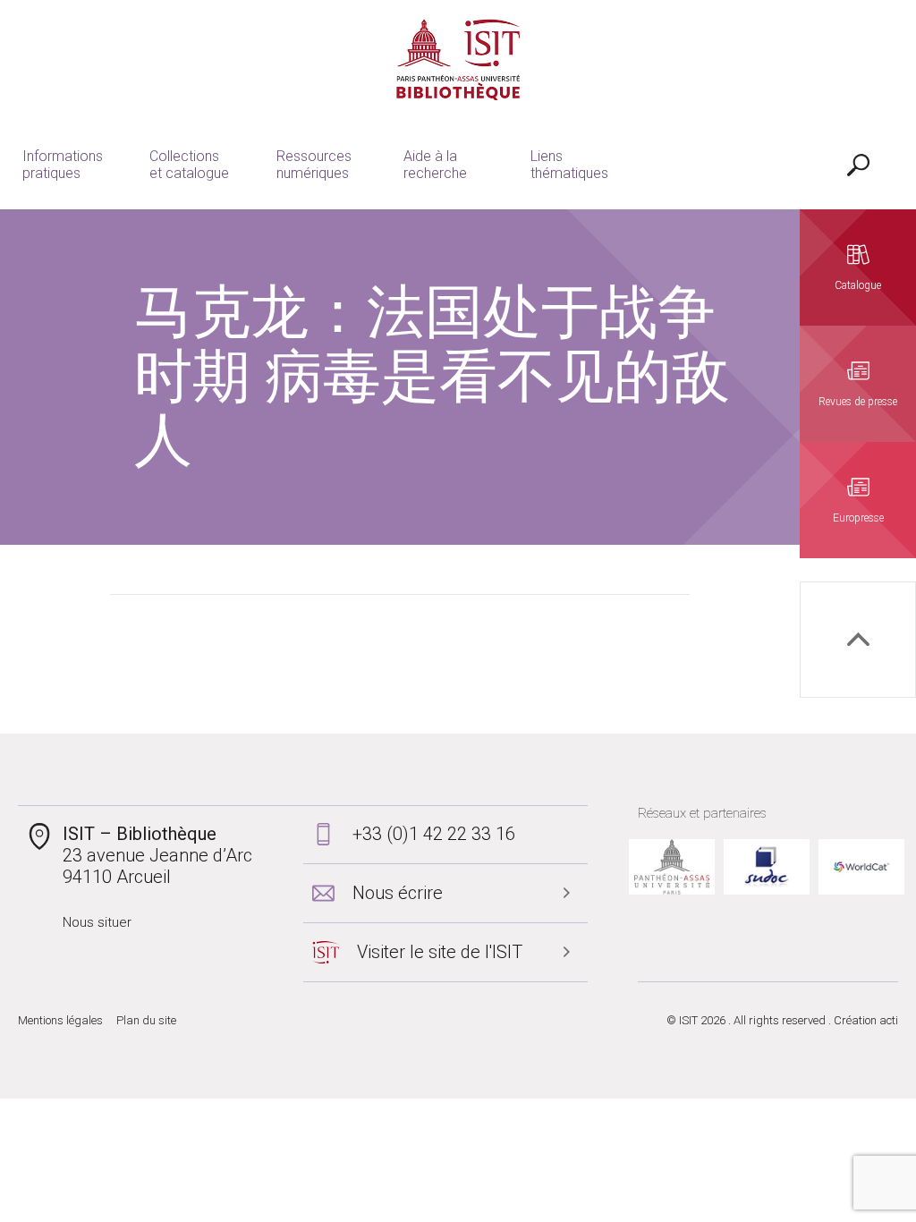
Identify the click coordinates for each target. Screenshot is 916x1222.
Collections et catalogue (189, 165)
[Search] (858, 164)
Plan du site (146, 1020)
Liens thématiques (569, 165)
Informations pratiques (62, 165)
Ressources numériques (314, 165)
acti (888, 1020)
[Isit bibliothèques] (458, 60)
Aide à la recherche (435, 165)
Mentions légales (60, 1020)
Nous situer (97, 922)
